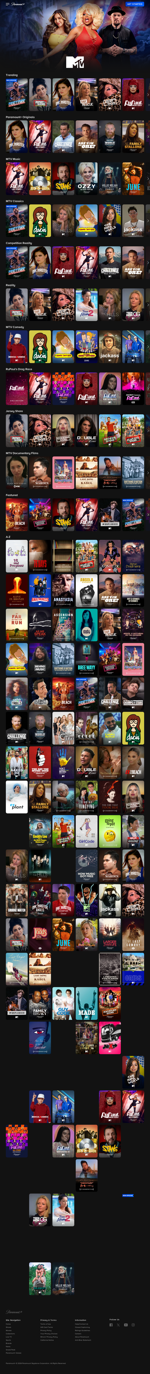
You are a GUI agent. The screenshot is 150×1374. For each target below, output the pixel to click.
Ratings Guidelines (82, 1330)
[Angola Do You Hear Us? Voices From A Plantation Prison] (87, 590)
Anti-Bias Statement (83, 1340)
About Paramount (82, 1337)
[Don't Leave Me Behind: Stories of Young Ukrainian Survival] (63, 762)
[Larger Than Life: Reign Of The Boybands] (110, 934)
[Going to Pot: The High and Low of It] (110, 831)
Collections (10, 1334)
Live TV (9, 1337)
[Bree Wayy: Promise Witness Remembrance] (87, 659)
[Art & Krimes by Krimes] (133, 590)
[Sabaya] (133, 1141)
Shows (8, 1327)
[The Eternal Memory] (110, 762)
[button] (7, 4)
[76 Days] (40, 556)
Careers (78, 1334)
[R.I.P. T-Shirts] (110, 1072)
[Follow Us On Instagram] (133, 1324)
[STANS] (110, 1141)
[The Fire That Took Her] (110, 797)
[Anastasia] (63, 590)
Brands (9, 1343)
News (8, 1347)
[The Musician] (63, 1038)
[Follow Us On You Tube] (126, 1324)
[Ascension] (63, 625)
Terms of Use (45, 1324)
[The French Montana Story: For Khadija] (17, 831)
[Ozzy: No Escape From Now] (40, 1072)
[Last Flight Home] (17, 969)
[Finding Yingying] (87, 797)
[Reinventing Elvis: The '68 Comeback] (17, 1106)
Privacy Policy (46, 1330)
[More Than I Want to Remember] (40, 1038)
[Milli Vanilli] (17, 1038)
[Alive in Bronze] (17, 590)
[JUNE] (63, 934)
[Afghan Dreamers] (133, 556)
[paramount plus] (18, 4)
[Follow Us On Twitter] (118, 1324)
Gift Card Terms (46, 1327)
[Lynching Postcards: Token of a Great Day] (110, 969)
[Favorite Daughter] (63, 797)
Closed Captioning (82, 1327)
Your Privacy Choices (48, 1334)
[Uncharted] (133, 1244)
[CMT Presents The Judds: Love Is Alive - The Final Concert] (40, 934)
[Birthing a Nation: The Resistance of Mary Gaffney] (63, 659)
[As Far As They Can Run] (17, 625)
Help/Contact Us (81, 1324)
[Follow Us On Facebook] (111, 1324)
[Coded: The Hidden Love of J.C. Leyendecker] (87, 728)
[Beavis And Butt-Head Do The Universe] (133, 625)
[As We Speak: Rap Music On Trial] (40, 625)
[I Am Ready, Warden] (110, 865)
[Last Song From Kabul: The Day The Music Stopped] (40, 969)
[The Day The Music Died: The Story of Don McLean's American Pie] (40, 762)
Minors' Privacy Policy (49, 1337)
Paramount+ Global (13, 1353)
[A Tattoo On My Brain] (17, 1210)
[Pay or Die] (87, 1072)
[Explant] (17, 797)
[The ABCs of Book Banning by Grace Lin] (63, 556)
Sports (8, 1340)
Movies (9, 1330)
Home (8, 1324)
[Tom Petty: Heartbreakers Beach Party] (63, 1244)
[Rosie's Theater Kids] (87, 1106)
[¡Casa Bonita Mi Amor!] (133, 659)
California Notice (47, 1340)
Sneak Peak (10, 1350)
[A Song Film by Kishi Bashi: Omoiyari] (87, 1175)
